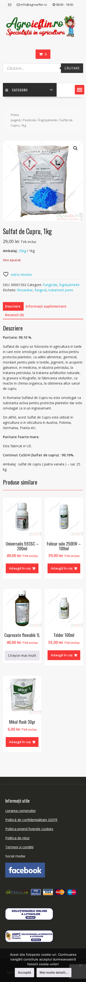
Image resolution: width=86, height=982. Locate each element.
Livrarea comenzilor (20, 810)
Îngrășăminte (48, 120)
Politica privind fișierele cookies (29, 829)
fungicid (41, 290)
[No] (80, 965)
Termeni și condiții (19, 847)
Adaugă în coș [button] (20, 568)
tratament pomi (60, 290)
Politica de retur (17, 838)
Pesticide (29, 120)
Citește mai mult (22, 655)
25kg (22, 250)
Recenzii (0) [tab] (14, 315)
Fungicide (50, 284)
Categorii (19, 89)
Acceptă (24, 972)
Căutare (72, 68)
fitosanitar (25, 290)
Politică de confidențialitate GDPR (31, 819)
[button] (79, 89)
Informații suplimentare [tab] (46, 306)
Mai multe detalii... (54, 972)
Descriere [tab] (12, 306)
